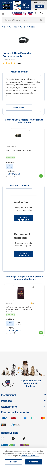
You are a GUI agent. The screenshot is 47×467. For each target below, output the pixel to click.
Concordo (33, 462)
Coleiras (32, 27)
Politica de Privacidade (30, 456)
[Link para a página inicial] (4, 27)
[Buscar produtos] (42, 20)
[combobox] (23, 20)
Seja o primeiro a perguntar (23, 254)
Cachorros (13, 27)
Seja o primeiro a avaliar (23, 218)
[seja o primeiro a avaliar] (23, 63)
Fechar (13, 462)
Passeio (23, 27)
